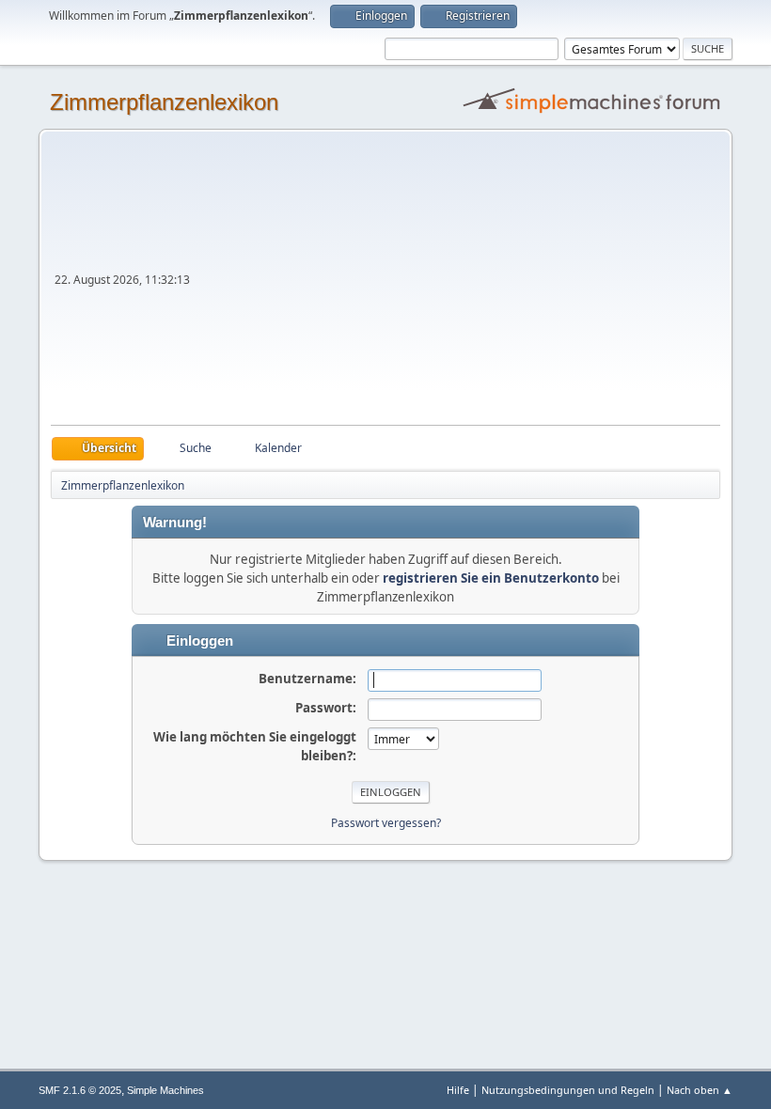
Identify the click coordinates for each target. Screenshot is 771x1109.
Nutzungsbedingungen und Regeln (567, 1090)
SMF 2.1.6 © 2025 (80, 1090)
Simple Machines (165, 1090)
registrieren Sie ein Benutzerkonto (491, 578)
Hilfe (458, 1090)
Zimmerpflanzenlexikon (164, 102)
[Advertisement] (457, 283)
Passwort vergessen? (386, 823)
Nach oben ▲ (699, 1090)
